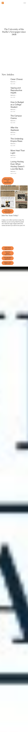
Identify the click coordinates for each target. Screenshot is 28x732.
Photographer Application (7, 258)
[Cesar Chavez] (6, 79)
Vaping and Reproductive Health (16, 90)
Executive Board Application (7, 253)
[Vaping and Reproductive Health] (6, 88)
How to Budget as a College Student (17, 104)
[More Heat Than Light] (6, 150)
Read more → (13, 81)
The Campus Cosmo (16, 116)
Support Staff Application (7, 262)
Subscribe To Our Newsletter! (8, 180)
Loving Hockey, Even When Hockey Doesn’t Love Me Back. (17, 165)
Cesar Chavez (17, 79)
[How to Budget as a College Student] (6, 103)
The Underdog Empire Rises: (17, 139)
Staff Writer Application (7, 248)
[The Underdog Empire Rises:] (6, 139)
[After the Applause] (6, 128)
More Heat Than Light (18, 151)
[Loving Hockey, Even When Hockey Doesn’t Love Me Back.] (6, 160)
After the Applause (15, 128)
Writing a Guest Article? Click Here (7, 211)
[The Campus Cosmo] (6, 116)
